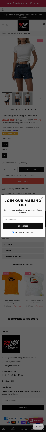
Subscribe (23, 226)
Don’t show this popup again (24, 232)
